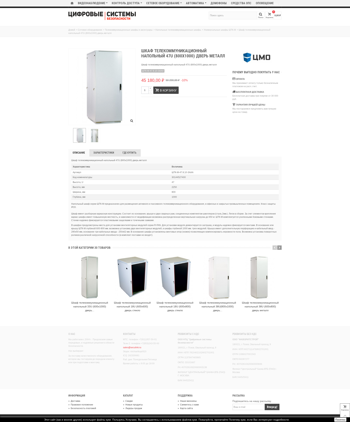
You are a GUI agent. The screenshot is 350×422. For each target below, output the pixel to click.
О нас (71, 334)
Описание (79, 152)
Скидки (128, 401)
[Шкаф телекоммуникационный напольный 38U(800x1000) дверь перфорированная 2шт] (217, 277)
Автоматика (195, 3)
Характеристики (104, 152)
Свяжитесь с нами (188, 404)
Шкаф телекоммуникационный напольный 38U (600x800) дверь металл (260, 306)
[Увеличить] (132, 121)
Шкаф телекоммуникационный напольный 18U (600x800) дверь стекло (175, 306)
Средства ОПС (241, 3)
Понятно (340, 419)
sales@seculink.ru (132, 347)
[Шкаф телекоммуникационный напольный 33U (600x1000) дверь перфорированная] (89, 277)
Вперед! (272, 407)
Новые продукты (133, 404)
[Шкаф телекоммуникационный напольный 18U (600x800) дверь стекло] (175, 277)
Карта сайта (185, 408)
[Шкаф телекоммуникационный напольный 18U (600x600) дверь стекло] (132, 277)
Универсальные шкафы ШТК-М (220, 30)
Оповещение (265, 3)
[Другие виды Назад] (70, 135)
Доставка (74, 401)
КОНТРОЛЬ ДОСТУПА (126, 3)
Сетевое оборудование (162, 3)
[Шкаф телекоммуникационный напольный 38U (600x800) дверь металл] (260, 277)
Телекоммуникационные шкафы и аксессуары (129, 30)
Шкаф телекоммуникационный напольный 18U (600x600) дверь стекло (132, 306)
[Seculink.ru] (102, 16)
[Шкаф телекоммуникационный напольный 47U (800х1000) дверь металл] (79, 135)
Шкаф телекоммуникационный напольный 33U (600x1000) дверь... (89, 306)
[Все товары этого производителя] (257, 57)
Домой (71, 30)
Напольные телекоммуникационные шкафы (178, 30)
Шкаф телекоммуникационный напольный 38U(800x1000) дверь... (217, 306)
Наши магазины (187, 401)
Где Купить (129, 152)
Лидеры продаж (132, 408)
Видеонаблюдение (91, 3)
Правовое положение (80, 404)
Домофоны (219, 3)
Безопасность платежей (82, 408)
